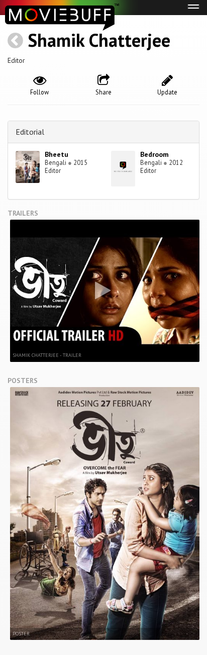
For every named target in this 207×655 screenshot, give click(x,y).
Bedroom (154, 154)
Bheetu (56, 154)
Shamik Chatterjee (99, 40)
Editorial (30, 132)
